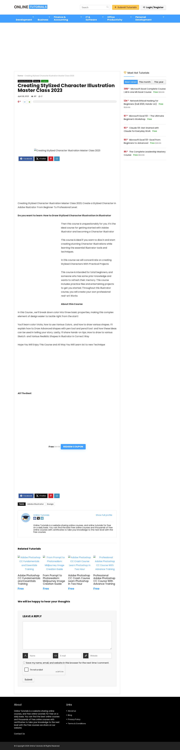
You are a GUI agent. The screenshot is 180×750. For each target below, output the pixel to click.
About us (72, 711)
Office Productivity (114, 18)
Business (43, 19)
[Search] (107, 7)
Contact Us (19, 733)
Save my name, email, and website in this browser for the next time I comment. (67, 662)
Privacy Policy (74, 719)
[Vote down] (25, 102)
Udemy (45, 81)
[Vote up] (29, 102)
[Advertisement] (90, 45)
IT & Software (91, 18)
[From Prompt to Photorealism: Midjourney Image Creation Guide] (54, 557)
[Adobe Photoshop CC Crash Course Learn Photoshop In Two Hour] (79, 557)
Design (37, 81)
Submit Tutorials (127, 7)
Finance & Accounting (61, 18)
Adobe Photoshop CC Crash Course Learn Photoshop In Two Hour (79, 580)
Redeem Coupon (73, 446)
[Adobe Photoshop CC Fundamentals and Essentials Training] (29, 557)
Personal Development (143, 18)
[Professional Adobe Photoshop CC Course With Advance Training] (105, 557)
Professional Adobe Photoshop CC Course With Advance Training (104, 580)
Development (24, 19)
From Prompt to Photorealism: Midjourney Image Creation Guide (54, 580)
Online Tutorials (41, 515)
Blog (70, 715)
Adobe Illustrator (25, 81)
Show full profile (104, 515)
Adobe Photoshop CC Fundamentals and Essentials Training (29, 580)
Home (20, 76)
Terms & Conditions (77, 723)
